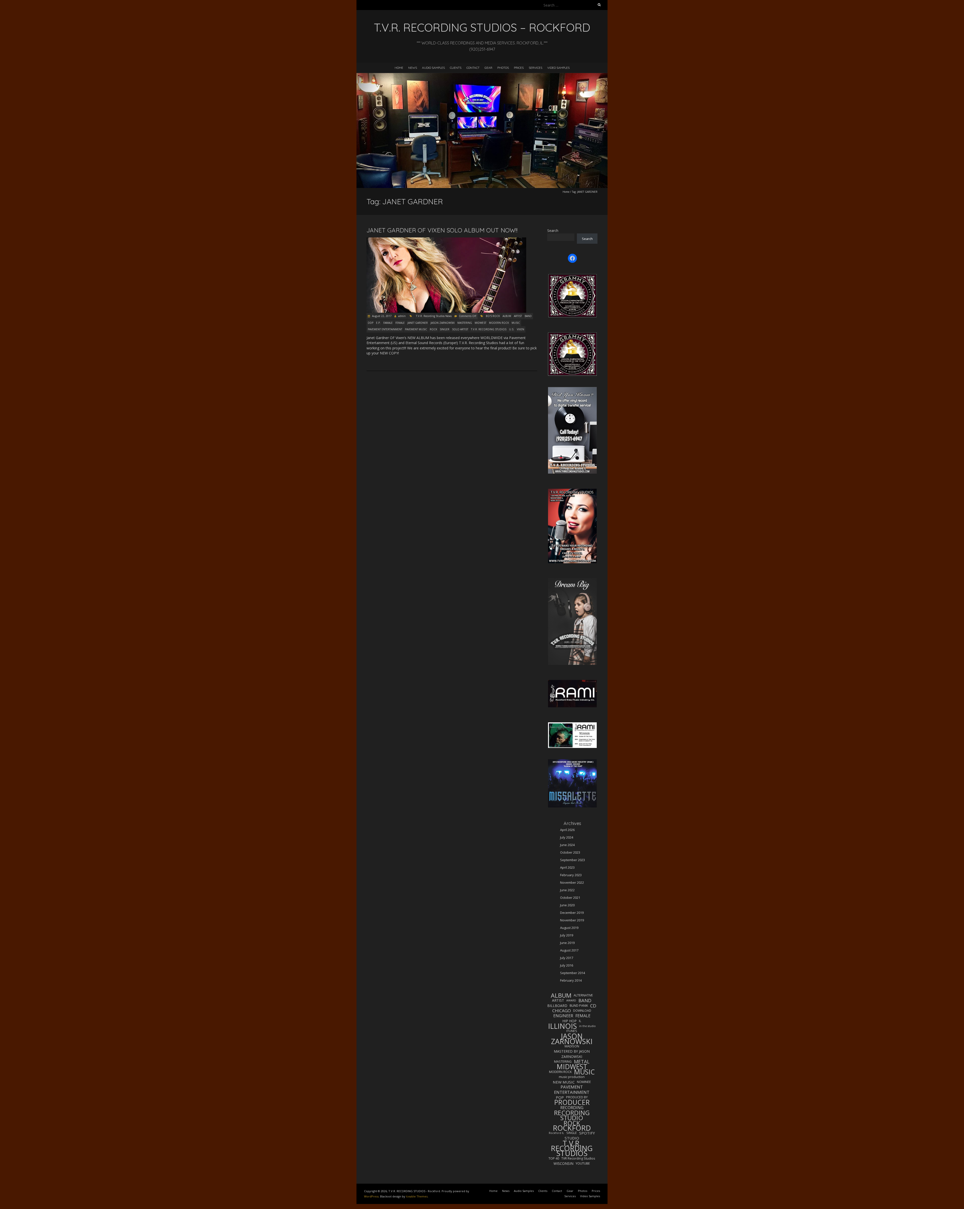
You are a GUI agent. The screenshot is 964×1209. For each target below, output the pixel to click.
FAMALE (388, 323)
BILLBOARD (557, 1005)
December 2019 (572, 912)
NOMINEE (584, 1082)
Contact (472, 68)
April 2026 (567, 830)
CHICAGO (561, 1010)
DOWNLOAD (582, 1010)
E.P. (378, 323)
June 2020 (567, 905)
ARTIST (518, 316)
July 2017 (566, 958)
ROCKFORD (572, 1127)
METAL (581, 1061)
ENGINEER (563, 1015)
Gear (488, 68)
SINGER (444, 329)
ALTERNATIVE (583, 995)
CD (593, 1005)
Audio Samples (433, 68)
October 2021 (570, 897)
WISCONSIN (563, 1163)
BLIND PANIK (579, 1005)
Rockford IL (556, 1133)
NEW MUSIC (564, 1082)
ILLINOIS (562, 1026)
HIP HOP (569, 1021)
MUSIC (516, 323)
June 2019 (567, 942)
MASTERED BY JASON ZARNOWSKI (572, 1054)
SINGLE (571, 1133)
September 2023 (572, 860)
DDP (370, 323)
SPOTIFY (587, 1132)
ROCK (433, 329)
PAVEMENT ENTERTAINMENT (385, 329)
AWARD (571, 1000)
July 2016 (566, 965)
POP (560, 1097)
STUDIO (572, 1137)
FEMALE (400, 323)
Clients (455, 68)
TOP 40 (554, 1158)
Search (552, 230)
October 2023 (570, 852)
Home (399, 68)
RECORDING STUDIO (572, 1115)
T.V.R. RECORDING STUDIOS (488, 329)
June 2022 (567, 890)
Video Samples (558, 68)
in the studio (587, 1026)
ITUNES (571, 1031)
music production (572, 1077)
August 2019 (569, 927)
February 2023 (571, 875)
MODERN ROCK (499, 323)
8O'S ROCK (493, 316)
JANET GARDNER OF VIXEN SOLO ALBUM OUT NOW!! (442, 230)
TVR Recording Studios (578, 1158)
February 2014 (571, 980)
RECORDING (571, 1107)
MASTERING (464, 323)
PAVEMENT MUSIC (416, 329)
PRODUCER (572, 1102)
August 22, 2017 (381, 316)
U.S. (511, 329)
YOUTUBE (583, 1163)
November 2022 (572, 882)
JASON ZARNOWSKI (443, 323)
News (412, 68)
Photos (503, 68)
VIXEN (520, 329)
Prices (519, 68)
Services (535, 68)
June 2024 (567, 845)
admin (402, 316)
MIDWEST (480, 323)
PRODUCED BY (577, 1097)
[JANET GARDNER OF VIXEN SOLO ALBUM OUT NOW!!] (446, 239)
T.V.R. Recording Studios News (434, 316)
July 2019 (566, 935)
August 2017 (569, 950)
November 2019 (572, 920)
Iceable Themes (417, 1196)
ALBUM (507, 316)
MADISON (572, 1046)
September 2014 (572, 973)
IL (580, 1021)
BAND (528, 316)
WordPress (371, 1196)
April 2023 (567, 867)
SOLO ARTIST (460, 329)
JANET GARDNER (417, 323)
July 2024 (566, 837)
